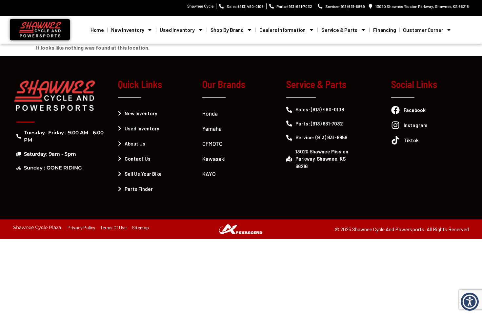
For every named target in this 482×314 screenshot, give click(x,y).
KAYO (209, 173)
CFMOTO (212, 143)
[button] (470, 302)
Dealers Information (282, 30)
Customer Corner (423, 30)
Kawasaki (214, 158)
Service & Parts (339, 30)
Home (97, 30)
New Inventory (127, 30)
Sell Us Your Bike (143, 174)
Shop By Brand (227, 30)
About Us (135, 143)
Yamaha (212, 128)
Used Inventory (177, 30)
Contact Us (138, 159)
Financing (384, 30)
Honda (210, 113)
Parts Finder (139, 189)
